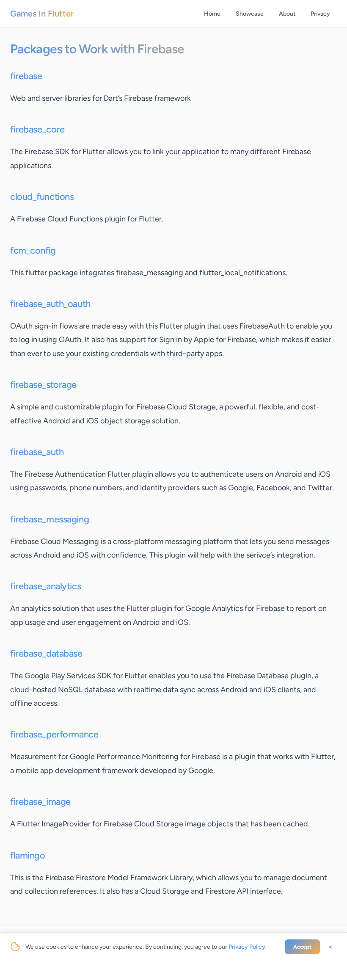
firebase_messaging (49, 519)
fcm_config (33, 250)
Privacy (320, 13)
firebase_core (37, 129)
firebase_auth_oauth (50, 303)
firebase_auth (36, 452)
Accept (302, 947)
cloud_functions (42, 196)
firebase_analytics (45, 586)
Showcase (250, 13)
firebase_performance (54, 734)
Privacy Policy (247, 946)
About (287, 13)
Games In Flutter (42, 13)
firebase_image (40, 801)
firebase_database (46, 653)
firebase (26, 76)
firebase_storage (43, 384)
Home (212, 13)
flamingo (27, 855)
